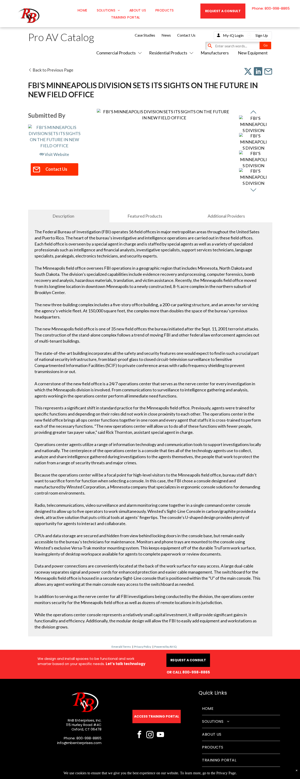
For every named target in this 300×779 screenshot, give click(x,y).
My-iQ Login (233, 35)
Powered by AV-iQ (165, 646)
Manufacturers (215, 52)
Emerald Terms (121, 646)
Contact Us (186, 35)
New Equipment (253, 52)
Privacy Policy (142, 646)
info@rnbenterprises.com (79, 742)
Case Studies (145, 35)
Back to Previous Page (52, 69)
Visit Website (56, 154)
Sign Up (261, 35)
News (166, 35)
